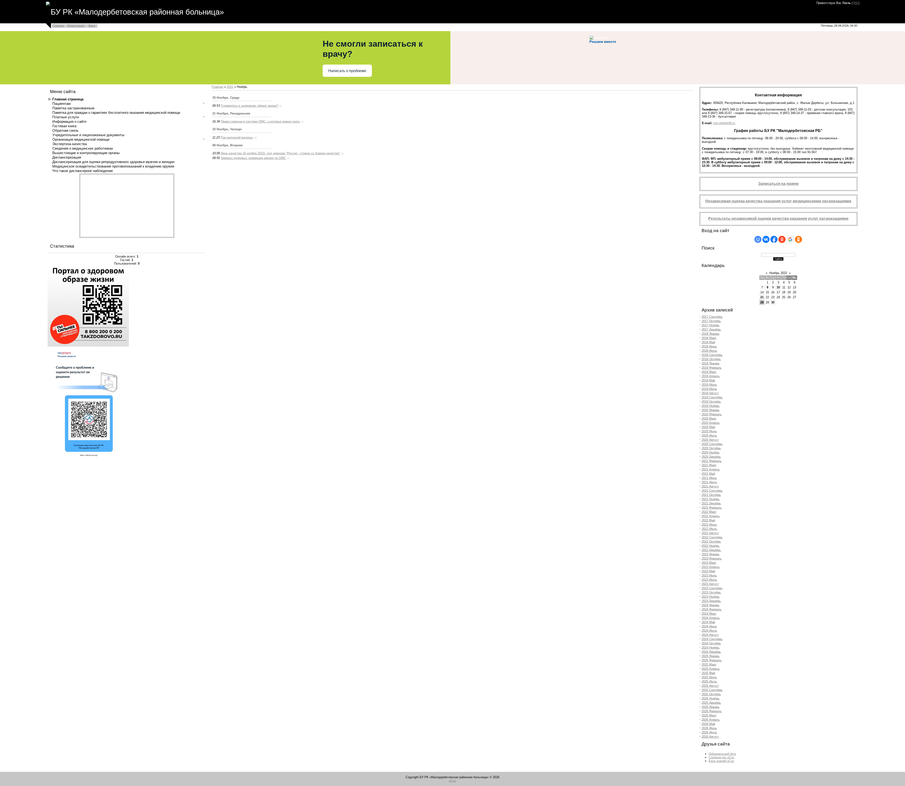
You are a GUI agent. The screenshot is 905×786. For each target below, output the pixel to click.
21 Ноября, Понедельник (231, 113)
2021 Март (709, 465)
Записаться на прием (778, 184)
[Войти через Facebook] (773, 239)
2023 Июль (709, 579)
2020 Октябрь (711, 448)
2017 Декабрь (711, 329)
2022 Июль (709, 529)
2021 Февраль (712, 461)
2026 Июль (709, 732)
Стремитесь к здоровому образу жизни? (249, 105)
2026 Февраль (712, 711)
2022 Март (709, 512)
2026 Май (708, 724)
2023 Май (708, 571)
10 (778, 287)
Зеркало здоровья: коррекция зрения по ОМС (253, 158)
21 (762, 297)
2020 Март (709, 418)
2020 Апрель (711, 423)
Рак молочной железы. (237, 137)
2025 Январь (711, 656)
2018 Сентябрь (712, 355)
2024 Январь (711, 605)
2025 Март (709, 664)
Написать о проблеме (347, 71)
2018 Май (708, 342)
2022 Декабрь (711, 550)
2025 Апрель (711, 669)
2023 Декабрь (711, 601)
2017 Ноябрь (711, 325)
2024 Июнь (709, 626)
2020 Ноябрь (711, 452)
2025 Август (710, 686)
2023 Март (709, 563)
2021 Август (710, 486)
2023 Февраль (712, 558)
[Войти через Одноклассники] (798, 239)
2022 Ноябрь (711, 546)
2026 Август (710, 736)
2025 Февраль (712, 660)
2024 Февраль (712, 609)
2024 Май (708, 622)
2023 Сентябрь (712, 588)
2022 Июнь (709, 524)
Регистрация (75, 25)
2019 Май (708, 380)
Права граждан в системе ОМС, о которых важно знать (260, 121)
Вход (92, 25)
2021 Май (708, 473)
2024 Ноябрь (711, 647)
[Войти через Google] (790, 239)
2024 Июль (709, 630)
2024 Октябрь (711, 643)
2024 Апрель (711, 618)
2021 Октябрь (711, 495)
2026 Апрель (711, 719)
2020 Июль (709, 435)
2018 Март (709, 338)
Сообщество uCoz (721, 757)
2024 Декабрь (711, 652)
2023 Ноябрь (711, 596)
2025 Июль (709, 681)
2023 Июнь (709, 575)
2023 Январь (711, 554)
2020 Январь (711, 410)
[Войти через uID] (757, 239)
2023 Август (710, 584)
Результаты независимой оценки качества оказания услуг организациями (778, 219)
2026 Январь (711, 707)
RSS (856, 3)
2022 (230, 87)
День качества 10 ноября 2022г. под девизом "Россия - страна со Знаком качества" (280, 153)
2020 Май (708, 427)
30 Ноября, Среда (225, 97)
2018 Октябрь (711, 359)
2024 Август (710, 635)
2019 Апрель (711, 376)
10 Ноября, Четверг (227, 129)
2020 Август (710, 440)
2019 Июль (709, 389)
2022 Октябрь (711, 541)
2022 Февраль (712, 507)
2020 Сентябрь (712, 444)
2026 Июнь (709, 728)
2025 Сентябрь (712, 690)
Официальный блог (722, 754)
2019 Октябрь (711, 401)
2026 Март (709, 715)
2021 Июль (709, 482)
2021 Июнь (709, 478)
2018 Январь (711, 334)
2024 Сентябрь (712, 639)
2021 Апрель (711, 469)
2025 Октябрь (711, 694)
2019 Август (710, 393)
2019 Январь (711, 363)
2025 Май (708, 673)
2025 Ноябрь (711, 698)
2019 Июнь (709, 384)
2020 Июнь (709, 431)
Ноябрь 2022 (778, 273)
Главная (58, 25)
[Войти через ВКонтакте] (765, 239)
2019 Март (709, 372)
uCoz (452, 780)
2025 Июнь (709, 677)
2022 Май (708, 520)
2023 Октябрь (711, 592)
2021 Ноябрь (711, 499)
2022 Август (710, 533)
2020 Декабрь (711, 456)
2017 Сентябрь (712, 317)
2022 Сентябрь (712, 537)
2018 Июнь (709, 346)
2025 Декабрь (711, 702)
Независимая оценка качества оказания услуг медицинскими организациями (778, 201)
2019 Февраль (712, 367)
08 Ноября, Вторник (227, 145)
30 (772, 302)
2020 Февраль (712, 414)
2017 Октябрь (711, 321)
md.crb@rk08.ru (724, 123)
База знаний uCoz (721, 761)
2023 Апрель (711, 567)
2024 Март (709, 613)
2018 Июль (709, 350)
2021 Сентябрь (712, 490)
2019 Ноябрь (711, 406)
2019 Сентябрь (712, 397)
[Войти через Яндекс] (782, 239)
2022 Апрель (711, 516)
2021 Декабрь (711, 503)
